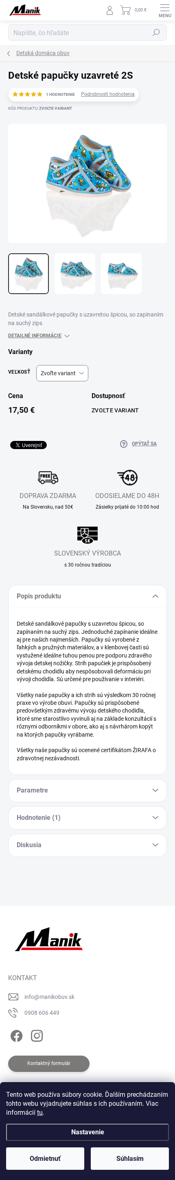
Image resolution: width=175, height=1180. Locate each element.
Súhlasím (130, 1158)
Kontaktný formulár (48, 1063)
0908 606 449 (41, 1013)
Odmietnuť (45, 1158)
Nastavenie (87, 1132)
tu (40, 1112)
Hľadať (156, 32)
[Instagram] (35, 1034)
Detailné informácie (34, 336)
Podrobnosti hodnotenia (108, 94)
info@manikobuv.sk (49, 997)
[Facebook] (15, 1034)
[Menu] (165, 10)
